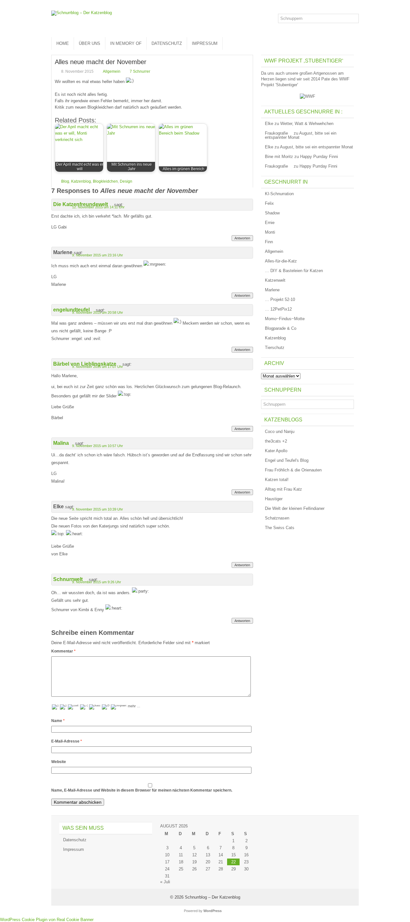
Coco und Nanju (279, 431)
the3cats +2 (276, 441)
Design (126, 181)
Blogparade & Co (280, 328)
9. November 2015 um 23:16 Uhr (97, 255)
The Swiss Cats (279, 527)
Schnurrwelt (68, 579)
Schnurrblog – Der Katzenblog (212, 897)
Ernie (270, 222)
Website (58, 762)
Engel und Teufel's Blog (286, 460)
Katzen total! (277, 479)
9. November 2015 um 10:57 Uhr (97, 446)
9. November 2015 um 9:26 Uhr (96, 582)
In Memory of (126, 43)
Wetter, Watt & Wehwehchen (306, 123)
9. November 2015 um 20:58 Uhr (97, 312)
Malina (61, 443)
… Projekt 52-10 (280, 299)
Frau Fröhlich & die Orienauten (293, 470)
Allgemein (111, 71)
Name (58, 720)
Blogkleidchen (105, 181)
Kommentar (63, 651)
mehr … (134, 706)
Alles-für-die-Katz (281, 261)
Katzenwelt (275, 280)
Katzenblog (81, 181)
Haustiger (274, 498)
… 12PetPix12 (278, 309)
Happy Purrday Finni (319, 156)
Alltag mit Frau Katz (283, 489)
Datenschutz (167, 43)
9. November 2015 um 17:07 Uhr (97, 367)
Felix (269, 203)
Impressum (204, 43)
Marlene (272, 289)
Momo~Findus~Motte (285, 318)
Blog (65, 181)
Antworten (242, 238)
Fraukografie (276, 133)
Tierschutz (274, 347)
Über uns (89, 43)
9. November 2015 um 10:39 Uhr (97, 509)
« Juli (165, 881)
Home (62, 43)
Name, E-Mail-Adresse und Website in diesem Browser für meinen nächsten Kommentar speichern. (141, 790)
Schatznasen (277, 518)
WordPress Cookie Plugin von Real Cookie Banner (47, 919)
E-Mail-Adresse (66, 741)
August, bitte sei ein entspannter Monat (300, 135)
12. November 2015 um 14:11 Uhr (98, 207)
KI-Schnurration (279, 193)
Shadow (272, 213)
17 (167, 862)
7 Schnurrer (140, 71)
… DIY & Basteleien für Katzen (294, 270)
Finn (269, 241)
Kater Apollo (276, 450)
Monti (270, 232)
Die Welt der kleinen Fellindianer (294, 508)
